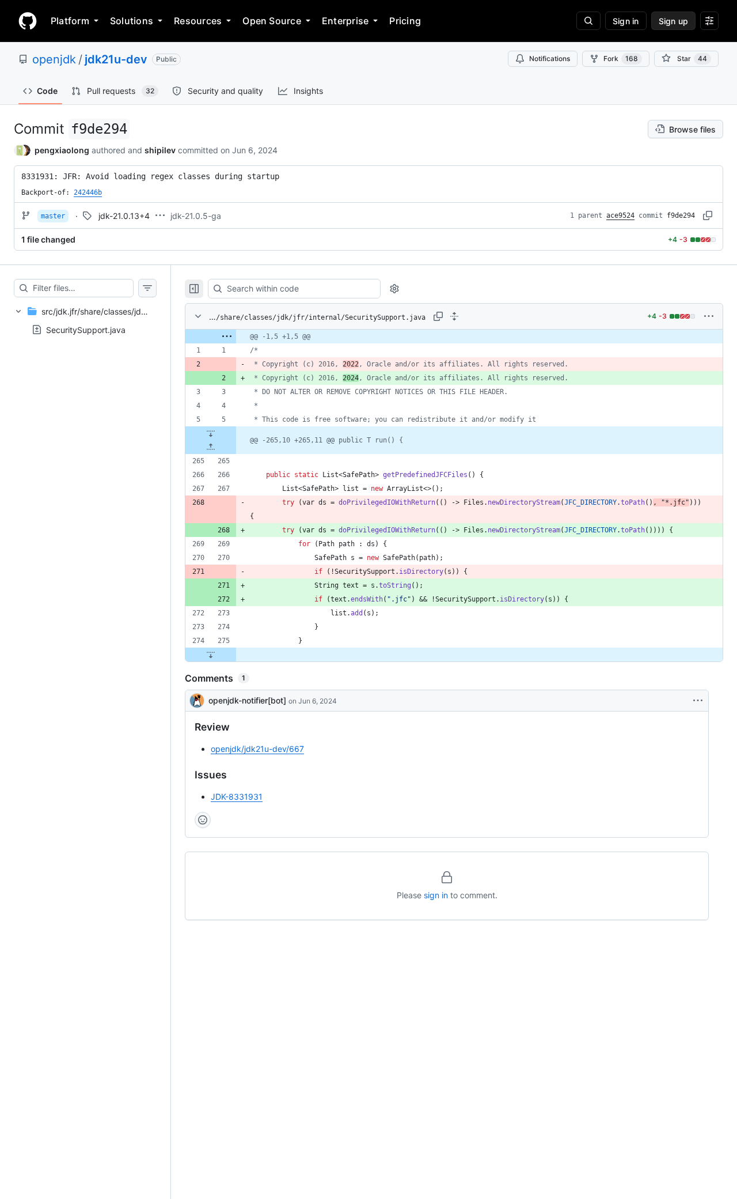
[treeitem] (85, 320)
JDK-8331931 (237, 796)
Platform (70, 21)
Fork (620, 58)
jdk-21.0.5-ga (195, 216)
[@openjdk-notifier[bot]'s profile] (197, 701)
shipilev (160, 150)
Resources (198, 21)
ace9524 (620, 215)
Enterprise (345, 21)
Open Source (271, 21)
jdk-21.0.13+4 (124, 216)
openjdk (54, 59)
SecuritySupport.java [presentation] (86, 330)
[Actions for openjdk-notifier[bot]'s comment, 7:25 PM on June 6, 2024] (698, 701)
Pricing (405, 21)
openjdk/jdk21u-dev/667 (257, 749)
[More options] (709, 316)
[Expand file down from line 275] (210, 654)
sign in (436, 895)
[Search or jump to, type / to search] (588, 21)
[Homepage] (27, 21)
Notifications (549, 58)
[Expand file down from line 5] (210, 433)
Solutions (131, 21)
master (53, 216)
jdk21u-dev (116, 59)
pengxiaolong (62, 150)
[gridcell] (454, 336)
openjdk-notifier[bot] (247, 700)
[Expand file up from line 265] (210, 447)
